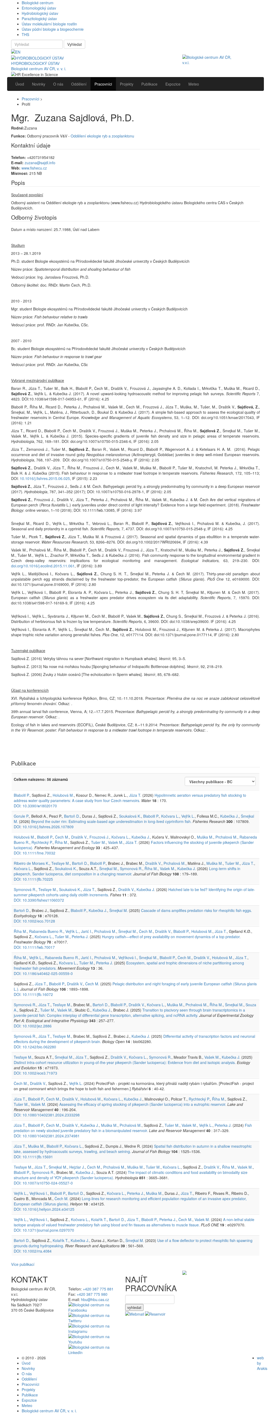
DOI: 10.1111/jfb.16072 (33, 994)
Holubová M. (63, 795)
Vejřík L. (188, 816)
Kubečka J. (229, 816)
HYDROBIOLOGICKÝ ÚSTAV (35, 63)
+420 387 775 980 (92, 1294)
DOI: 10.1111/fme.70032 (34, 853)
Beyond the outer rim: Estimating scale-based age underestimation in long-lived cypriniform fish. (111, 821)
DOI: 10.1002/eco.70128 (34, 921)
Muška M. (205, 837)
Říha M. (61, 842)
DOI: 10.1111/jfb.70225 (33, 879)
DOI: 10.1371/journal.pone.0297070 (44, 1230)
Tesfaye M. (60, 863)
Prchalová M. (226, 837)
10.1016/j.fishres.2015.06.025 (45, 478)
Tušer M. (98, 842)
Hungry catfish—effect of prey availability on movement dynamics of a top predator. (171, 936)
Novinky (28, 1368)
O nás (27, 1373)
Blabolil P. (22, 795)
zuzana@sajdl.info (40, 162)
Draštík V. (79, 837)
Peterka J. (80, 936)
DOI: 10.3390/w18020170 (35, 805)
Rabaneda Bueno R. (46, 931)
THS (25, 34)
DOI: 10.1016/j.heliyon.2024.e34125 (44, 1209)
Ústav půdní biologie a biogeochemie (53, 29)
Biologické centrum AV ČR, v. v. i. (38, 68)
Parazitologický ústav (39, 18)
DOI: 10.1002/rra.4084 (33, 1251)
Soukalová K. (130, 816)
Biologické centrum (37, 2)
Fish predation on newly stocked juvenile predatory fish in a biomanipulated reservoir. (133, 1128)
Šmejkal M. (108, 868)
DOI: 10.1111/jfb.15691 (33, 1156)
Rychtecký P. (42, 842)
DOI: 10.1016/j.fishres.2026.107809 (44, 826)
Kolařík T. (99, 1219)
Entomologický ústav (39, 8)
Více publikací (22, 1264)
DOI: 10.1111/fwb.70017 (34, 947)
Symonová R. (131, 868)
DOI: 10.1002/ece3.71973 (35, 1073)
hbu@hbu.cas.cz (95, 1299)
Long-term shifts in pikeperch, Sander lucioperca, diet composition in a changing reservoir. (127, 871)
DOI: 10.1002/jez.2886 (33, 1025)
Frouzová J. (99, 837)
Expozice (29, 1400)
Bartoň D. (72, 816)
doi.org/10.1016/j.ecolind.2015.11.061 (43, 565)
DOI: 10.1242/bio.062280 (35, 1046)
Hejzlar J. (77, 1167)
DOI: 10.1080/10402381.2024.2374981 (47, 1135)
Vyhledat (74, 44)
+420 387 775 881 (98, 1289)
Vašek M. (115, 842)
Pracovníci (30, 98)
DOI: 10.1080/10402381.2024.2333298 (47, 1114)
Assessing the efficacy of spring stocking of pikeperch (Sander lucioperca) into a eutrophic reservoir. (142, 1104)
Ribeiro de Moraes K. (31, 863)
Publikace (30, 1394)
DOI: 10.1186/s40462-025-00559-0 (43, 973)
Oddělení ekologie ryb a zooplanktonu (102, 136)
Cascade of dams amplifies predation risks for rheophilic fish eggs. (196, 910)
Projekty (28, 1389)
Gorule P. (21, 816)
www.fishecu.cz (34, 168)
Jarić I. (86, 931)
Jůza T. (135, 795)
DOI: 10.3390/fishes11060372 (39, 900)
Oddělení (29, 1379)
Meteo (27, 1405)
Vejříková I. (127, 957)
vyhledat (134, 1307)
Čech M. (62, 837)
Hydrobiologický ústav (40, 13)
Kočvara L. (170, 816)
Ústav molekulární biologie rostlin (49, 23)
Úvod (26, 1363)
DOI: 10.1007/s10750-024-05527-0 (43, 1183)
